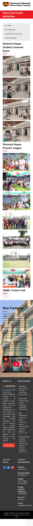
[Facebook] (4, 467)
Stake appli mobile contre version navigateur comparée (24, 403)
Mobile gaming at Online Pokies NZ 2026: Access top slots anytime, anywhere (24, 443)
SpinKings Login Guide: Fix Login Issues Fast (23, 389)
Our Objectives (10, 30)
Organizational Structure (13, 34)
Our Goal (8, 25)
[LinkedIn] (8, 467)
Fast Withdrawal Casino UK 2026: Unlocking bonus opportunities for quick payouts (24, 422)
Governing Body (10, 38)
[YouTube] (12, 467)
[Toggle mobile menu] (29, 8)
